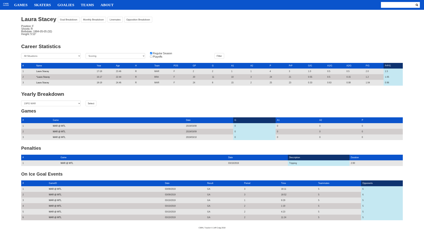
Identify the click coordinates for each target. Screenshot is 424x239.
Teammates (323, 183)
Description (294, 157)
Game (56, 120)
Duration (355, 157)
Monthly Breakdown (93, 19)
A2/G (348, 65)
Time (283, 183)
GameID (53, 183)
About (107, 5)
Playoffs (157, 56)
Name (39, 65)
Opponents (367, 183)
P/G (368, 65)
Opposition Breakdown (138, 19)
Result (210, 183)
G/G (310, 65)
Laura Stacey (42, 71)
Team (157, 65)
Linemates (115, 19)
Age (118, 65)
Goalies (65, 5)
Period (247, 183)
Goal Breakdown (68, 19)
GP (194, 65)
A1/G (329, 65)
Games (20, 5)
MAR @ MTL (59, 126)
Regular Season (162, 53)
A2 (251, 65)
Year (99, 65)
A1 (232, 65)
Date (188, 120)
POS (176, 65)
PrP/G (388, 65)
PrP (290, 65)
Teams (87, 5)
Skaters (42, 5)
